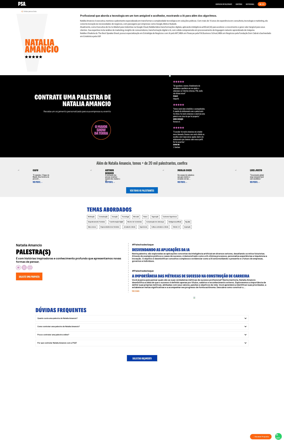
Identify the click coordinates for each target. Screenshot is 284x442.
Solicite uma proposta (29, 276)
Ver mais (135, 291)
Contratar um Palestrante (224, 4)
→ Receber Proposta (261, 437)
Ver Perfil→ (38, 182)
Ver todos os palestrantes (142, 190)
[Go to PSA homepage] (22, 4)
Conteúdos (239, 4)
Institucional (250, 4)
